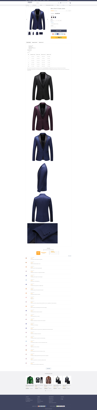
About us (38, 398)
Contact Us (38, 402)
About (40, 0)
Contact (48, 0)
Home (26, 0)
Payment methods (51, 398)
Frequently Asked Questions (52, 402)
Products (30, 0)
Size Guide (52, 22)
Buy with (57, 37)
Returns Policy (51, 401)
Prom (31, 6)
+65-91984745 (28, 398)
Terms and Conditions (40, 401)
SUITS (29, 6)
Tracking (44, 0)
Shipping (34, 0)
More (70, 5)
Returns (37, 0)
